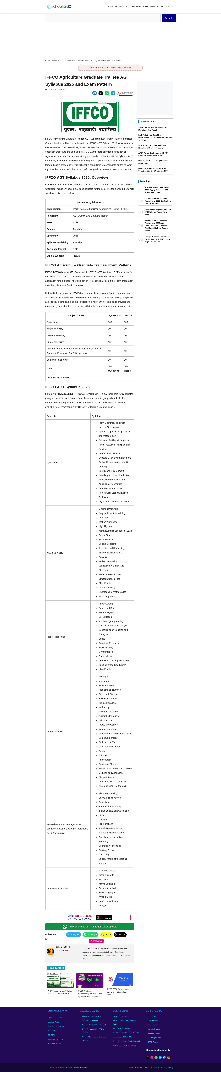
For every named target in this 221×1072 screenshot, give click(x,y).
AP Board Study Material (123, 1028)
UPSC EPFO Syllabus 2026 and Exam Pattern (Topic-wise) (118, 992)
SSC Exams (152, 1025)
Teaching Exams (154, 1038)
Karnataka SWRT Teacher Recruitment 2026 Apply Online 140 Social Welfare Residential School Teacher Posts (157, 226)
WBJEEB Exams (54, 1044)
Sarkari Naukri (135, 6)
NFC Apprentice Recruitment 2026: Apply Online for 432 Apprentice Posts (157, 189)
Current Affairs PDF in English (94, 1025)
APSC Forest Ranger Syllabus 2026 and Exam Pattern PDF (60, 992)
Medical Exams (54, 1022)
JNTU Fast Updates (90, 1021)
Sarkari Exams (121, 6)
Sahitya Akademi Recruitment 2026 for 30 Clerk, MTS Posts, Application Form (157, 239)
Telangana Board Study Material (126, 1033)
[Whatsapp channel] (89, 926)
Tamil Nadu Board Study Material (126, 1041)
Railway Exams (153, 1029)
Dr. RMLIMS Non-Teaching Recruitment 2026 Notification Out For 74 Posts (155, 137)
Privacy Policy (167, 1067)
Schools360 (64, 1067)
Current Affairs (149, 6)
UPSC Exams (152, 1042)
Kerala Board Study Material (124, 1037)
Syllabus (55, 61)
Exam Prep (151, 1016)
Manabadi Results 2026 (91, 1016)
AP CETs (51, 1031)
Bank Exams (152, 1021)
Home (110, 6)
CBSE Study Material (121, 1016)
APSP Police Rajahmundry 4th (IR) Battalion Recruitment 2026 (158, 212)
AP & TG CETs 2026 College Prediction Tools (110, 68)
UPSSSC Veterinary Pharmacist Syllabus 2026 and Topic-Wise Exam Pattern (90, 994)
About (130, 1067)
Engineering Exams (56, 1018)
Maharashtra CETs (55, 1039)
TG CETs (51, 1035)
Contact (138, 1067)
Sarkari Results (167, 6)
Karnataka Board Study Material (126, 1045)
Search (168, 18)
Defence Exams (153, 1033)
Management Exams (56, 1026)
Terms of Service (151, 1067)
